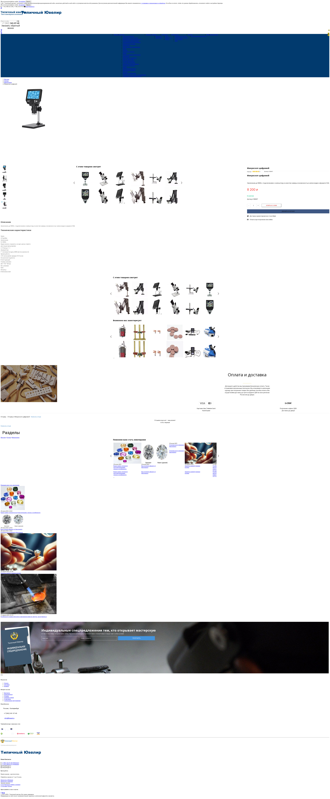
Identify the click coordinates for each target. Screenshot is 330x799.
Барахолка (149, 34)
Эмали (125, 67)
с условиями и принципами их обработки (153, 3)
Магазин (121, 34)
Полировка (126, 56)
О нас (2, 784)
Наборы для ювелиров (129, 73)
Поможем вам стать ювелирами (10, 485)
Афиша (154, 34)
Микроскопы (8, 82)
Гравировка (126, 45)
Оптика (125, 50)
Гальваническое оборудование (132, 42)
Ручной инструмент (128, 61)
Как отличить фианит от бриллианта (148, 466)
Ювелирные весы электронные (132, 39)
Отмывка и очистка (128, 51)
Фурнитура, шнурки (129, 65)
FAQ (176, 41)
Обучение (165, 34)
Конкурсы (159, 37)
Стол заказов (178, 39)
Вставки (125, 72)
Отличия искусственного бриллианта (176, 445)
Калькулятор (214, 34)
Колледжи (168, 37)
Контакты (7, 693)
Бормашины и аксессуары (130, 37)
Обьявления (174, 34)
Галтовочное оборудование (131, 41)
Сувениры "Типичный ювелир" (132, 76)
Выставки (159, 36)
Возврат (6, 686)
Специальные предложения (12, 700)
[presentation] (113, 358)
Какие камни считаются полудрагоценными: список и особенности (120, 467)
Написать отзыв (36, 417)
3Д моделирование (128, 36)
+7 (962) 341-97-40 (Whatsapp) (10, 763)
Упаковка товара (9, 697)
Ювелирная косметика (129, 68)
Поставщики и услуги (181, 37)
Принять (28, 1)
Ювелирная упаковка (129, 70)
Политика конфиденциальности (8, 745)
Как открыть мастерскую (198, 36)
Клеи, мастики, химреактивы (131, 47)
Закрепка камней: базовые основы (192, 466)
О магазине (7, 699)
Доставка (7, 684)
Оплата (6, 683)
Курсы (167, 39)
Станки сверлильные (129, 62)
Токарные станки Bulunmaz (131, 64)
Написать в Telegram (7, 781)
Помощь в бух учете (181, 36)
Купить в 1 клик (271, 205)
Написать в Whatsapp (7, 780)
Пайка (124, 53)
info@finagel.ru (30, 6)
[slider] (256, 171)
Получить (136, 638)
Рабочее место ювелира (130, 58)
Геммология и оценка (129, 44)
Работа (208, 34)
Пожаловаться (8, 694)
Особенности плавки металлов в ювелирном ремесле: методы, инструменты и (24, 616)
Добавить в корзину (288, 211)
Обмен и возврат (15, 784)
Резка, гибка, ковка (128, 59)
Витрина (116, 34)
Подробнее (22, 1)
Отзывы (6, 696)
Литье (124, 48)
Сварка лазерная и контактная (131, 55)
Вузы (166, 36)
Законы (190, 34)
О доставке (4, 786)
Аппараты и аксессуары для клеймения (134, 75)
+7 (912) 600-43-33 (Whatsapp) (10, 764)
